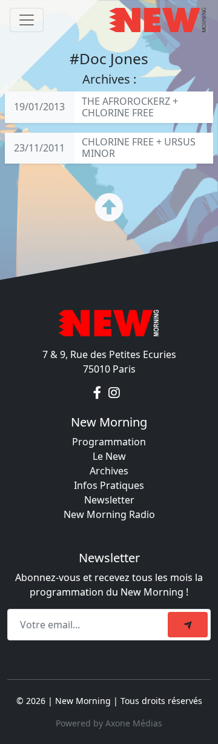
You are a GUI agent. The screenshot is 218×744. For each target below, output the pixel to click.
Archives (109, 470)
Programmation (109, 441)
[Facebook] (98, 393)
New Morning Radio (109, 514)
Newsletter (109, 500)
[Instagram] (114, 393)
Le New (109, 456)
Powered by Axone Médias (109, 723)
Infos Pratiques (109, 485)
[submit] (188, 624)
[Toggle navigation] (27, 20)
